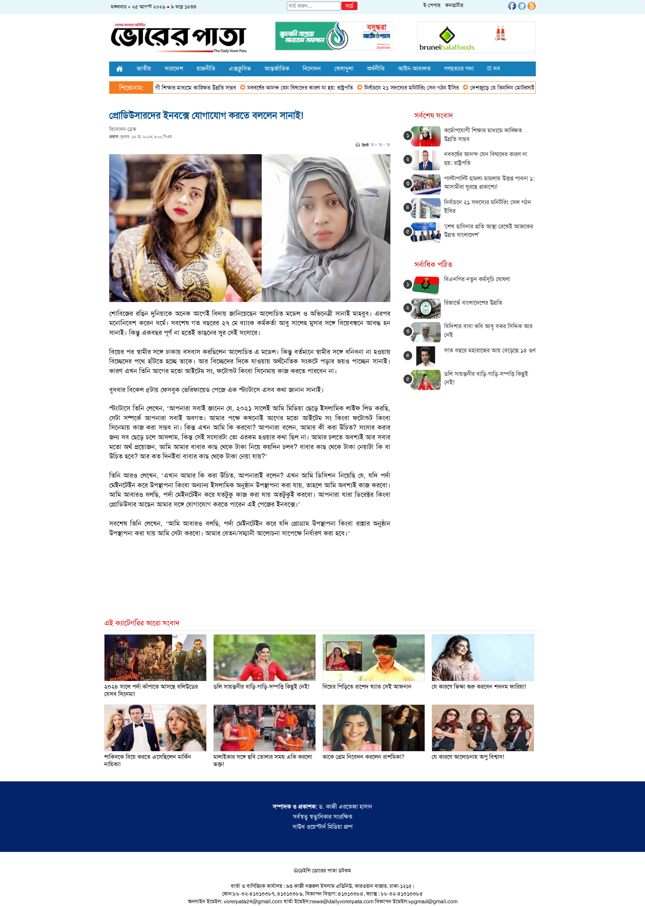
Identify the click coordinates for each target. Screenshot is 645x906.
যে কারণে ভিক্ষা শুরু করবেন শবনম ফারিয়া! (479, 687)
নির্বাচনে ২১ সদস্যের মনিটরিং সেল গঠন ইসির (381, 87)
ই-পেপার (431, 5)
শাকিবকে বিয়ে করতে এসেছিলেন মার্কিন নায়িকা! (147, 760)
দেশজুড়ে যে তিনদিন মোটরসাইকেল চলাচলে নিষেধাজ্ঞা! (497, 87)
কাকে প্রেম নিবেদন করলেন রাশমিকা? (363, 757)
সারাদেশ (174, 68)
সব (495, 68)
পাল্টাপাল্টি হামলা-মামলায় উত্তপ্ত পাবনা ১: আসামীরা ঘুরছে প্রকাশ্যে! (489, 182)
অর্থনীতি (376, 68)
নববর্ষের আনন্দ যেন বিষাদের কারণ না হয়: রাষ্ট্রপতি (270, 87)
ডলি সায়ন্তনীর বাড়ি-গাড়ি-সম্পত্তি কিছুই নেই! (261, 687)
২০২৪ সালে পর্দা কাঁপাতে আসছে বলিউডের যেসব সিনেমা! (151, 690)
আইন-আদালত (414, 68)
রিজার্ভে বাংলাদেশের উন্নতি (473, 303)
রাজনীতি (206, 68)
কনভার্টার (454, 5)
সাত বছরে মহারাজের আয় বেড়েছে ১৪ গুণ (489, 350)
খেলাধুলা (343, 68)
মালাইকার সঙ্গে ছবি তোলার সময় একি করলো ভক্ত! (262, 760)
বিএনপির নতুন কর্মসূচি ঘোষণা (477, 279)
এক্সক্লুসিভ (240, 68)
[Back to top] (10, 892)
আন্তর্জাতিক (276, 68)
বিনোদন (312, 68)
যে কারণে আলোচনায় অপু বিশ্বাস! (468, 757)
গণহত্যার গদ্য (459, 68)
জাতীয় (144, 68)
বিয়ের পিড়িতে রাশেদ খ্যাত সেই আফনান (367, 687)
